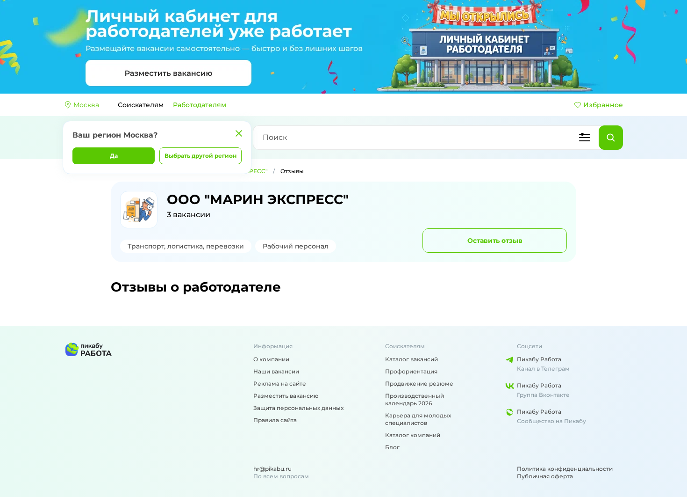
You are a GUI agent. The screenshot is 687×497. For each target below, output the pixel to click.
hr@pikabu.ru (272, 468)
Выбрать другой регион (200, 155)
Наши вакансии (276, 371)
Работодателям (199, 105)
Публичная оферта (545, 476)
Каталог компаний (412, 435)
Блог (392, 447)
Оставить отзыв (494, 240)
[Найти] (611, 137)
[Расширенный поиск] (584, 137)
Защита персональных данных (298, 407)
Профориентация (411, 371)
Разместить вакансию (286, 395)
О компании (271, 359)
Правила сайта (275, 420)
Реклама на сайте (279, 383)
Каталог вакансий (411, 359)
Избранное (603, 105)
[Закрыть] (238, 133)
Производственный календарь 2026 (414, 399)
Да (114, 155)
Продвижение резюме (419, 383)
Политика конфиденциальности (565, 468)
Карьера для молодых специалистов (418, 419)
